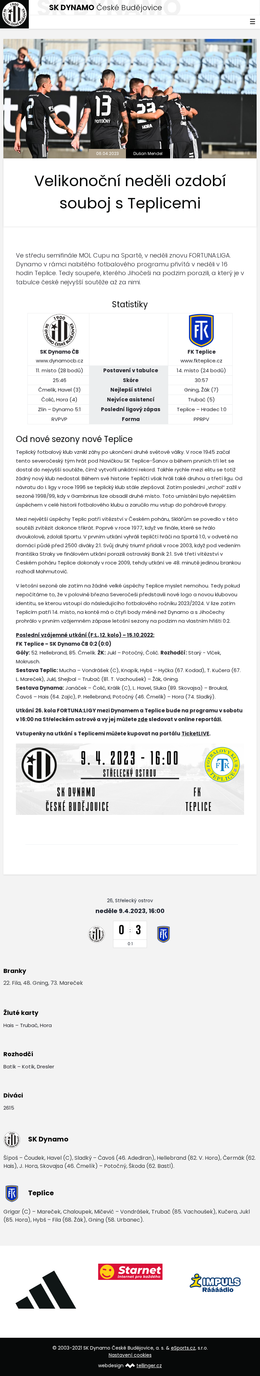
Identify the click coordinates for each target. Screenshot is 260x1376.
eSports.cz (183, 1348)
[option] (45, 1289)
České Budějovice (105, 7)
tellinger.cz (149, 1365)
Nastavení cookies (130, 1355)
